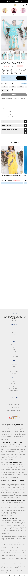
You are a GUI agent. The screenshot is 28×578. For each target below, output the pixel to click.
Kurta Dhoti (12, 538)
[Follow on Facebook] (12, 320)
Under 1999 (15, 566)
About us (14, 330)
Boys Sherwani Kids (5, 538)
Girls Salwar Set (14, 544)
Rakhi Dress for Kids (22, 557)
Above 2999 (9, 567)
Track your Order (14, 364)
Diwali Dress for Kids (17, 555)
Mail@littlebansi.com (15, 404)
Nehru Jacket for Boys (20, 538)
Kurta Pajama (22, 536)
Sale (7, 572)
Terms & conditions (14, 390)
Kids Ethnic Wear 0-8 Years (16, 550)
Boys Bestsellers (4, 539)
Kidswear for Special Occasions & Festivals (10, 558)
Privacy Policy (14, 383)
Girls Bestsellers (8, 547)
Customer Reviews (14, 337)
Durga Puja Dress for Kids (12, 557)
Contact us (14, 332)
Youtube (19, 410)
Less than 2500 (22, 566)
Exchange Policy (14, 393)
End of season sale (14, 356)
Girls (14, 347)
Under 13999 (15, 567)
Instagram (9, 410)
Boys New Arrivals (15, 536)
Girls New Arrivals (15, 542)
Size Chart (14, 327)
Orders (14, 366)
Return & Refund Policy (14, 388)
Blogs (14, 334)
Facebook (14, 410)
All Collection (18, 570)
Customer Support (14, 369)
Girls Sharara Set (7, 544)
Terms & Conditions (14, 371)
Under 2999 (3, 567)
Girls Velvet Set (15, 547)
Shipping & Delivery (14, 386)
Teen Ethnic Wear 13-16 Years (17, 552)
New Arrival (12, 570)
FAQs (14, 381)
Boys (14, 349)
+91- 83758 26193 (15, 407)
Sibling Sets (14, 354)
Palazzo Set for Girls (12, 546)
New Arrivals (14, 344)
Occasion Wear (14, 351)
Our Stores (14, 373)
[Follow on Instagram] (15, 320)
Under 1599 (10, 566)
